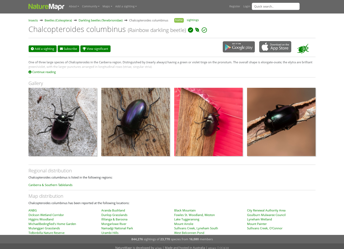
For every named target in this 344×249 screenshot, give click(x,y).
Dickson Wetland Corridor (46, 215)
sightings (193, 20)
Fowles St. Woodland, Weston (194, 215)
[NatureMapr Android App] (239, 47)
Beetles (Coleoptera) (58, 20)
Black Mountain (185, 210)
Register (234, 6)
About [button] (73, 6)
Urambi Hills (109, 233)
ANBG (32, 210)
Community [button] (89, 6)
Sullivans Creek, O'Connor (264, 228)
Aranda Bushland (113, 210)
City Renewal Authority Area (266, 210)
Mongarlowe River (113, 224)
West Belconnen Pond (189, 233)
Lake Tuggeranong (186, 219)
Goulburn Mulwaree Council (266, 215)
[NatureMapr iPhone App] (275, 47)
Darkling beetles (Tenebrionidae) (100, 20)
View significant (97, 49)
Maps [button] (106, 6)
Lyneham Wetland (259, 219)
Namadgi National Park (117, 228)
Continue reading (43, 72)
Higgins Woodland (41, 219)
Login (246, 6)
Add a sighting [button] (125, 6)
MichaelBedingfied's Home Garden (52, 224)
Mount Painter (257, 224)
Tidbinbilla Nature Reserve (46, 233)
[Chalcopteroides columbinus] (62, 124)
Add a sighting (44, 49)
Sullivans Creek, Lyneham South (196, 228)
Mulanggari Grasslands (44, 228)
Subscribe (70, 49)
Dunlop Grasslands (114, 215)
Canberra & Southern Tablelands (50, 185)
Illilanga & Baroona (114, 219)
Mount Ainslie (183, 224)
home (179, 20)
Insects (33, 20)
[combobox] (284, 6)
